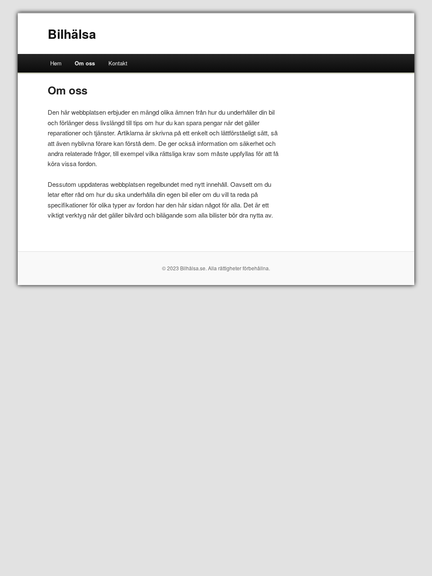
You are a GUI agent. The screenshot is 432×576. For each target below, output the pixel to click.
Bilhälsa (72, 33)
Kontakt (117, 63)
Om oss (85, 63)
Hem (56, 63)
